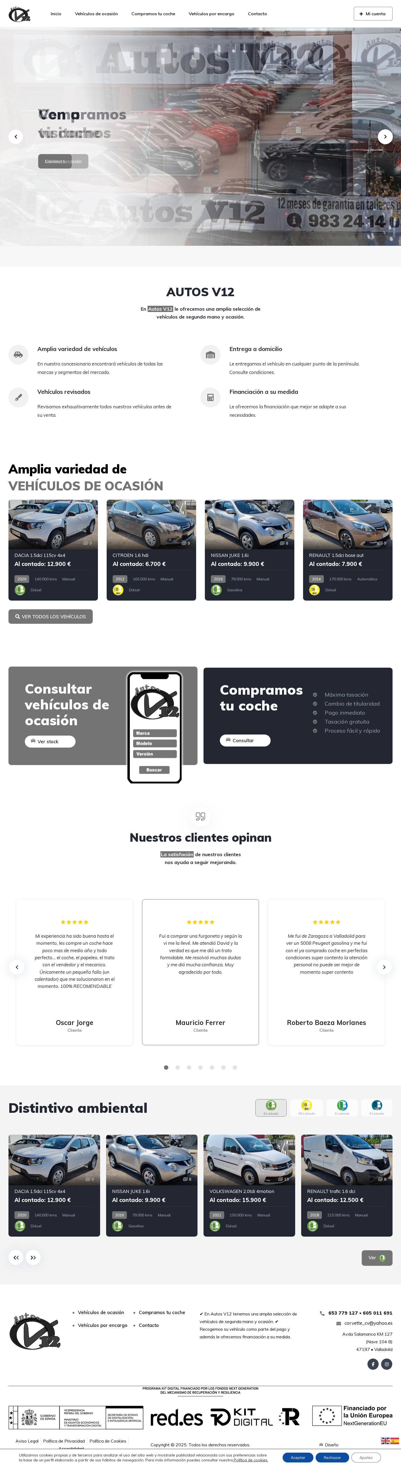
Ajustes (366, 1457)
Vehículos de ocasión (96, 13)
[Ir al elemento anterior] (15, 1257)
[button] (166, 1067)
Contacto (257, 13)
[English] (385, 1440)
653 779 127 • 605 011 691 (360, 1313)
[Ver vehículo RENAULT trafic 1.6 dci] (347, 1186)
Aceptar (298, 1457)
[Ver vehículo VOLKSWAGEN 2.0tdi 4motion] (249, 1186)
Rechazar (332, 1457)
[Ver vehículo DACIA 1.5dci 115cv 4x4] (53, 550)
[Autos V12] (19, 13)
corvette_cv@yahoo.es (368, 1323)
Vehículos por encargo (211, 13)
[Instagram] (386, 1364)
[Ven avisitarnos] (200, 137)
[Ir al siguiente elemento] (33, 1257)
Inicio (56, 13)
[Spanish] (395, 1440)
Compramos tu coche (153, 13)
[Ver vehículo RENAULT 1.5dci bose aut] (348, 550)
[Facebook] (373, 1364)
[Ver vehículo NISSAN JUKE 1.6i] (249, 550)
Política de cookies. (250, 1460)
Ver (373, 1257)
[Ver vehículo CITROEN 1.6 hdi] (151, 550)
